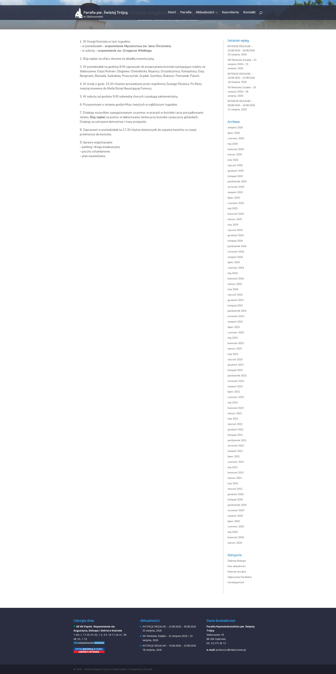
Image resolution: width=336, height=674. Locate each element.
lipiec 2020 (234, 521)
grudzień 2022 (236, 364)
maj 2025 (233, 208)
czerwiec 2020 (236, 526)
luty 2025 (233, 224)
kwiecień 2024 (236, 278)
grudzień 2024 (236, 235)
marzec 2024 (235, 284)
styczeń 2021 (235, 489)
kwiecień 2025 (236, 214)
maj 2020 (233, 532)
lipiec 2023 (234, 327)
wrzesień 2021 (236, 445)
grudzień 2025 (236, 170)
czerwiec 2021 (236, 462)
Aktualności (205, 13)
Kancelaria (230, 13)
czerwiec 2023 (236, 332)
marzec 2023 (235, 348)
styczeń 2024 (235, 294)
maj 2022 (233, 402)
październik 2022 (237, 375)
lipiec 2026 (234, 133)
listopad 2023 (235, 305)
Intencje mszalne (237, 571)
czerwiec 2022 (236, 397)
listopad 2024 (235, 240)
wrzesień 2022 (236, 381)
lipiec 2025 (234, 197)
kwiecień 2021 (236, 472)
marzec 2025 (235, 219)
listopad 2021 (235, 435)
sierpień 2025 (235, 192)
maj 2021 (233, 467)
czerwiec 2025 (236, 203)
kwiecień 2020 (236, 537)
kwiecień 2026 (236, 149)
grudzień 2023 (236, 300)
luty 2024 (233, 289)
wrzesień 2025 (236, 187)
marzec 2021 (235, 478)
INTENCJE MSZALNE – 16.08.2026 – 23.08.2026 (169, 645)
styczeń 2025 (235, 230)
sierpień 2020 (235, 515)
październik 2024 (237, 246)
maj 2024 (233, 273)
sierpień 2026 (235, 127)
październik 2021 (237, 440)
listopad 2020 (235, 499)
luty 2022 (233, 418)
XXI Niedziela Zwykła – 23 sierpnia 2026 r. (165, 636)
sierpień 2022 (235, 386)
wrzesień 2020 (236, 510)
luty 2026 (233, 160)
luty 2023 (233, 354)
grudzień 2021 (236, 429)
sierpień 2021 (235, 451)
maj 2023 (233, 337)
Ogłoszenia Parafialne (186, 20)
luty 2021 (233, 483)
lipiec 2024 (234, 262)
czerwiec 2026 (236, 138)
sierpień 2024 (235, 257)
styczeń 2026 (235, 165)
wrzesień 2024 (236, 251)
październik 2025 (237, 181)
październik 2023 (237, 310)
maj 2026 (233, 143)
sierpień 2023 (235, 321)
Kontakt (249, 13)
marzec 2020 (235, 542)
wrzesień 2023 (236, 316)
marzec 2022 (235, 413)
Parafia (186, 13)
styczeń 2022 (235, 424)
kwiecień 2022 (236, 408)
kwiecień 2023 (236, 343)
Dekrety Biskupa (237, 560)
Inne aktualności (237, 566)
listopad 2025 (235, 176)
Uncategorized (236, 582)
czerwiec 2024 (236, 267)
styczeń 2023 (235, 359)
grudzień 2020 (236, 494)
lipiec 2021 (234, 456)
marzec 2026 (235, 154)
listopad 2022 (235, 370)
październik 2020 (237, 505)
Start (172, 13)
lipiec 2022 (234, 391)
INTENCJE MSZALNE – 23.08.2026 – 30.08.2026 (169, 626)
